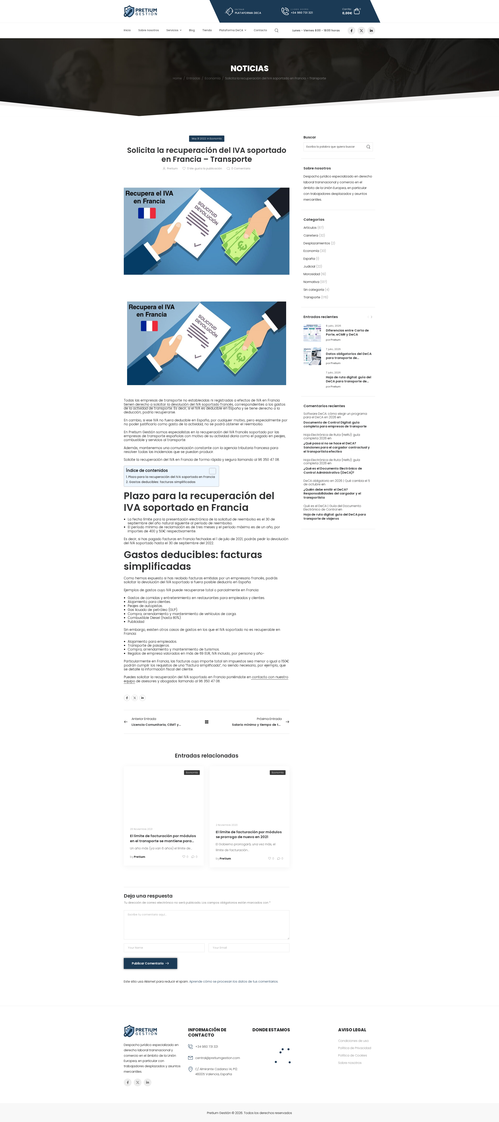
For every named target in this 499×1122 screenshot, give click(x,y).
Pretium (336, 340)
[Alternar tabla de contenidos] (210, 471)
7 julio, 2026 (333, 349)
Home (177, 78)
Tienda (207, 30)
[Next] (371, 317)
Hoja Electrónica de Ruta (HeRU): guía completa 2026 (331, 436)
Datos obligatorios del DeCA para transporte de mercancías (349, 358)
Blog (192, 30)
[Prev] (368, 317)
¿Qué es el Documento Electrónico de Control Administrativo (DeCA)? (332, 471)
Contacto (260, 30)
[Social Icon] (351, 31)
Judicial (309, 266)
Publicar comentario (148, 963)
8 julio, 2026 (333, 326)
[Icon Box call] (297, 11)
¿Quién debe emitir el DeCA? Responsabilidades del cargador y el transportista (332, 494)
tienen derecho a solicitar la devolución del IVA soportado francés (178, 404)
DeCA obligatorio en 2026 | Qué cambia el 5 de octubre (336, 483)
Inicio (127, 30)
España (309, 258)
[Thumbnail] (164, 793)
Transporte (311, 297)
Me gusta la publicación (204, 168)
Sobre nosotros (148, 30)
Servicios (172, 30)
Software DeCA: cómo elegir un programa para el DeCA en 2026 (335, 415)
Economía (212, 78)
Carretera (310, 235)
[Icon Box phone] (217, 1050)
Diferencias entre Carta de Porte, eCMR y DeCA (347, 332)
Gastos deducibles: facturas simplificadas (162, 482)
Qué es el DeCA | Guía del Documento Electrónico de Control (332, 508)
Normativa (311, 282)
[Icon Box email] (217, 1061)
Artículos (310, 227)
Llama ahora (300, 9)
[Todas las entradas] (206, 721)
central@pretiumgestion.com (217, 1058)
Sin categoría (313, 289)
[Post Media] (312, 333)
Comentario (240, 168)
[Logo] (140, 11)
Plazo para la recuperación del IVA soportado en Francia (171, 477)
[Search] (277, 30)
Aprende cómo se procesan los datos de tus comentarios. (233, 981)
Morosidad (311, 274)
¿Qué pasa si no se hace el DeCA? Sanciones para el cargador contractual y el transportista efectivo (336, 447)
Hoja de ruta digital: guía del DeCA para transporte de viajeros (348, 381)
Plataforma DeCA (231, 30)
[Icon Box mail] (243, 11)
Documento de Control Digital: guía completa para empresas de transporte (335, 425)
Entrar (239, 9)
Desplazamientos (316, 243)
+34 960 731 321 (206, 1046)
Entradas (193, 78)
